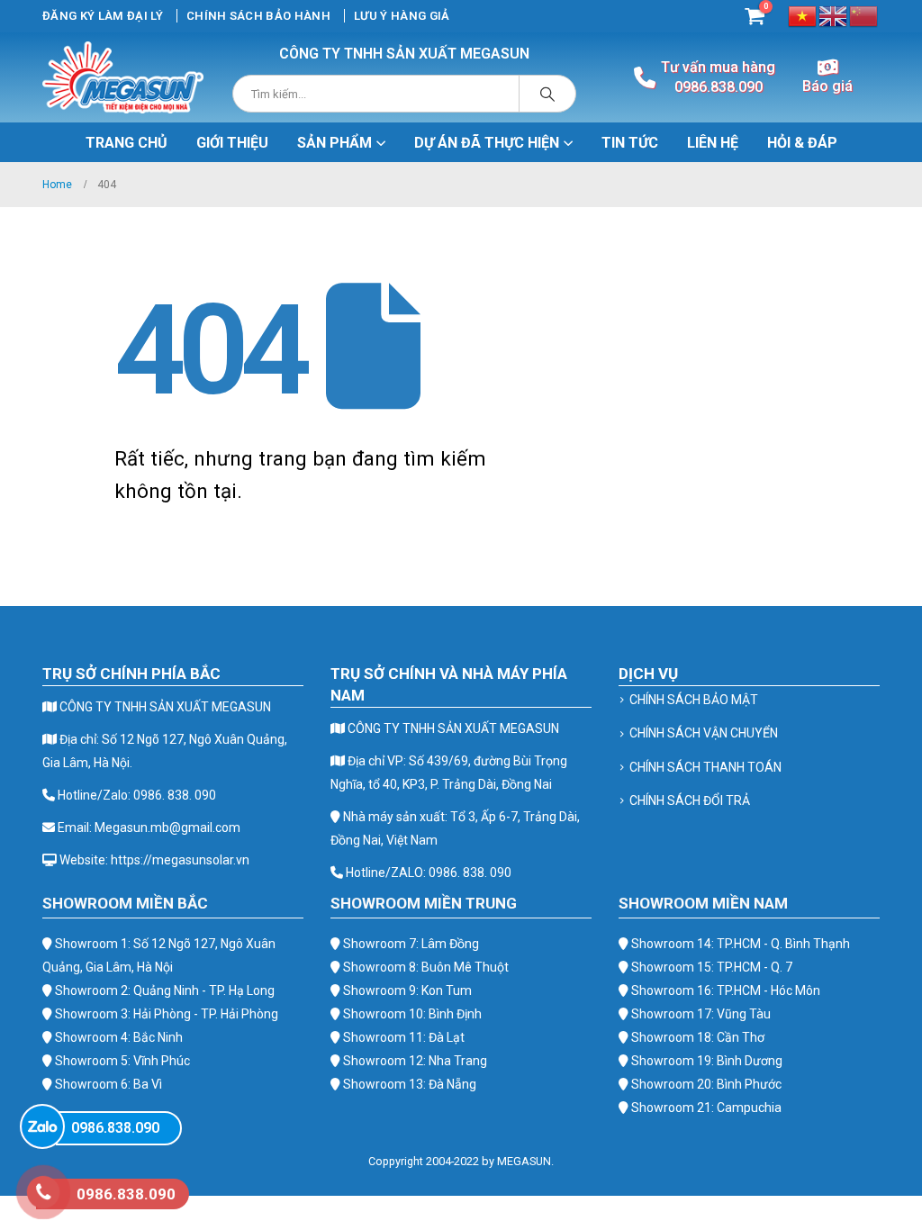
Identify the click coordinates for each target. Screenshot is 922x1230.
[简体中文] (864, 15)
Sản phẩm (334, 142)
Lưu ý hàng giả (402, 16)
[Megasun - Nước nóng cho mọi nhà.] (122, 77)
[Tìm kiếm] (547, 94)
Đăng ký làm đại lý (102, 16)
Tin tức (629, 142)
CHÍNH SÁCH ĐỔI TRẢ (689, 800)
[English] (833, 15)
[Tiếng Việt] (803, 15)
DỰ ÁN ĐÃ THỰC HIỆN (486, 142)
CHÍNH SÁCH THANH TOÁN (705, 767)
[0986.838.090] (42, 1126)
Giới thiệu (232, 142)
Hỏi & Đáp (802, 142)
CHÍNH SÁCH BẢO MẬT (693, 699)
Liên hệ (712, 142)
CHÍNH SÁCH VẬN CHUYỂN (703, 733)
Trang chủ (126, 142)
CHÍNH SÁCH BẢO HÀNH (258, 16)
